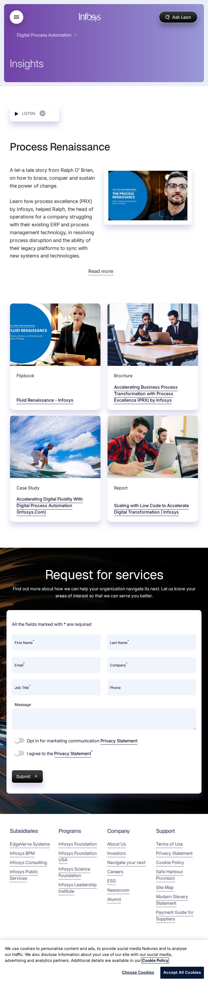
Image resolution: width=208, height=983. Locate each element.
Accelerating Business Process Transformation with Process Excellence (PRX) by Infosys (146, 393)
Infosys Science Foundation (74, 872)
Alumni (114, 899)
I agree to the (59, 753)
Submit (23, 776)
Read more (100, 271)
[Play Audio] (16, 113)
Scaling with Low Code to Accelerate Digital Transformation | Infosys (151, 509)
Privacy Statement (118, 740)
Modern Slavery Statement (172, 900)
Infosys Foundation (77, 844)
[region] (104, 961)
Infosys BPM (22, 853)
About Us (116, 844)
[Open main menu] (16, 17)
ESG (111, 881)
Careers (115, 871)
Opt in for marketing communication (81, 740)
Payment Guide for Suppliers (175, 915)
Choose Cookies (138, 972)
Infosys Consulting (28, 862)
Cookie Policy (170, 862)
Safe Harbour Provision (169, 875)
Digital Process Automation (44, 35)
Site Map (165, 887)
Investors (116, 853)
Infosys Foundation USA (77, 856)
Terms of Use (169, 844)
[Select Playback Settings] (42, 113)
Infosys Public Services (24, 875)
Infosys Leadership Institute (77, 888)
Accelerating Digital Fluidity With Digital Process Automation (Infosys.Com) (50, 505)
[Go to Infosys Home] (90, 17)
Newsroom (118, 890)
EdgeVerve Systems (30, 844)
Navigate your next (126, 862)
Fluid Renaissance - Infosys (45, 400)
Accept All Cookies (182, 972)
